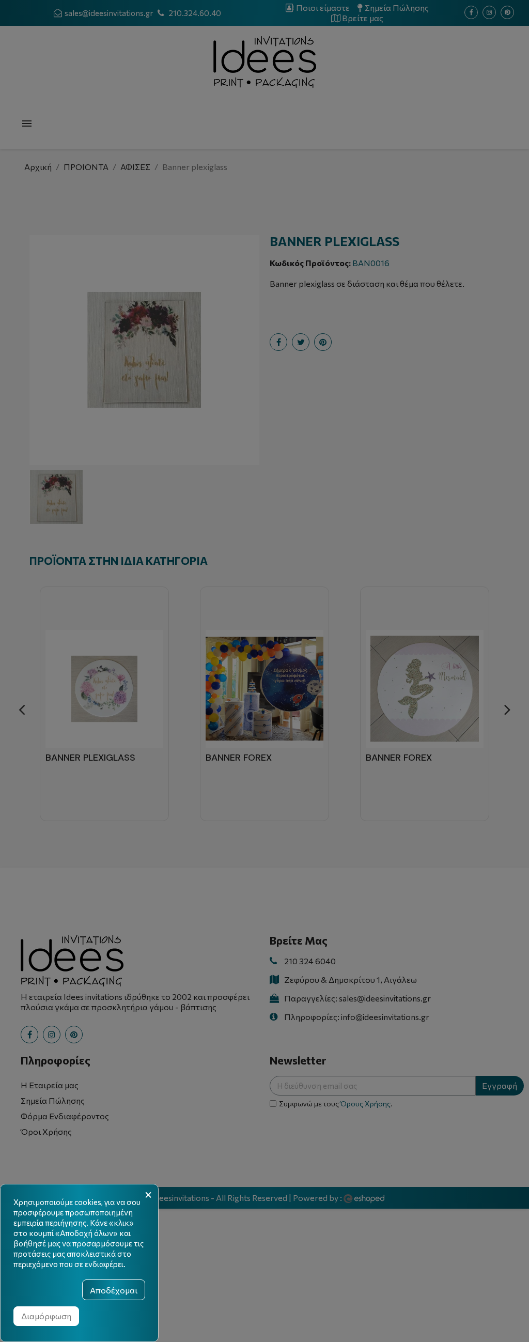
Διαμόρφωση (46, 1316)
